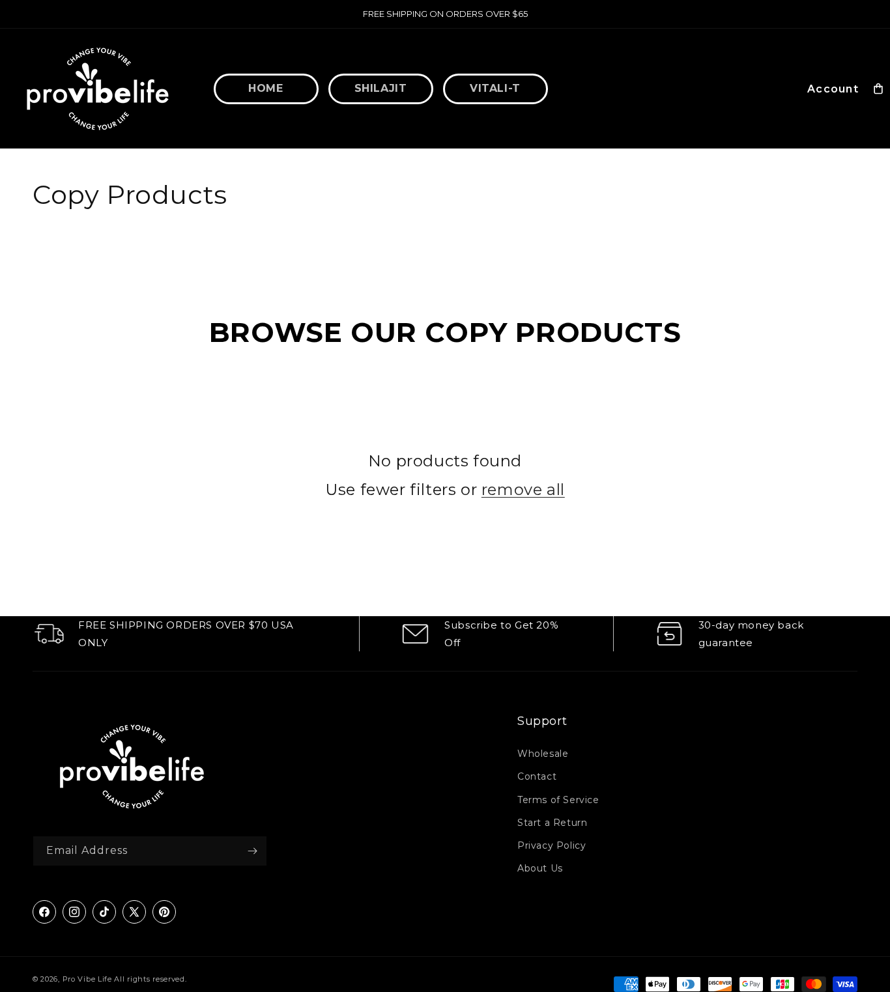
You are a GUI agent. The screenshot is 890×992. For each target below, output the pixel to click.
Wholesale (542, 754)
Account (833, 89)
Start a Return (552, 823)
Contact (536, 777)
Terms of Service (558, 800)
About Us (540, 869)
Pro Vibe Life (87, 979)
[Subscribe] (252, 851)
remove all (523, 488)
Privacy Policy (551, 846)
